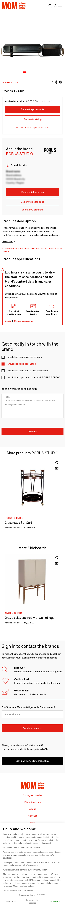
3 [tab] (33, 72)
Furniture (8, 248)
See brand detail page (32, 201)
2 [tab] (29, 72)
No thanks (11, 901)
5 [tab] (41, 72)
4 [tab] (37, 72)
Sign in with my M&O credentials (33, 760)
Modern (48, 248)
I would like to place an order (34, 127)
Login (8, 321)
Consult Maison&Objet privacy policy (18, 890)
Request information (32, 192)
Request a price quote (32, 109)
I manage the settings (32, 901)
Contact (32, 815)
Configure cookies (32, 795)
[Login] (55, 6)
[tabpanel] (32, 43)
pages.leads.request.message (19, 388)
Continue (32, 431)
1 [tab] (24, 72)
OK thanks (54, 901)
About (32, 808)
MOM (14, 6)
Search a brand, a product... (50, 5)
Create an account (23, 321)
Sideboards (35, 248)
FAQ (32, 822)
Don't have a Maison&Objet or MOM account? (28, 707)
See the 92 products (32, 209)
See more (7, 241)
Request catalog (33, 119)
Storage (21, 248)
